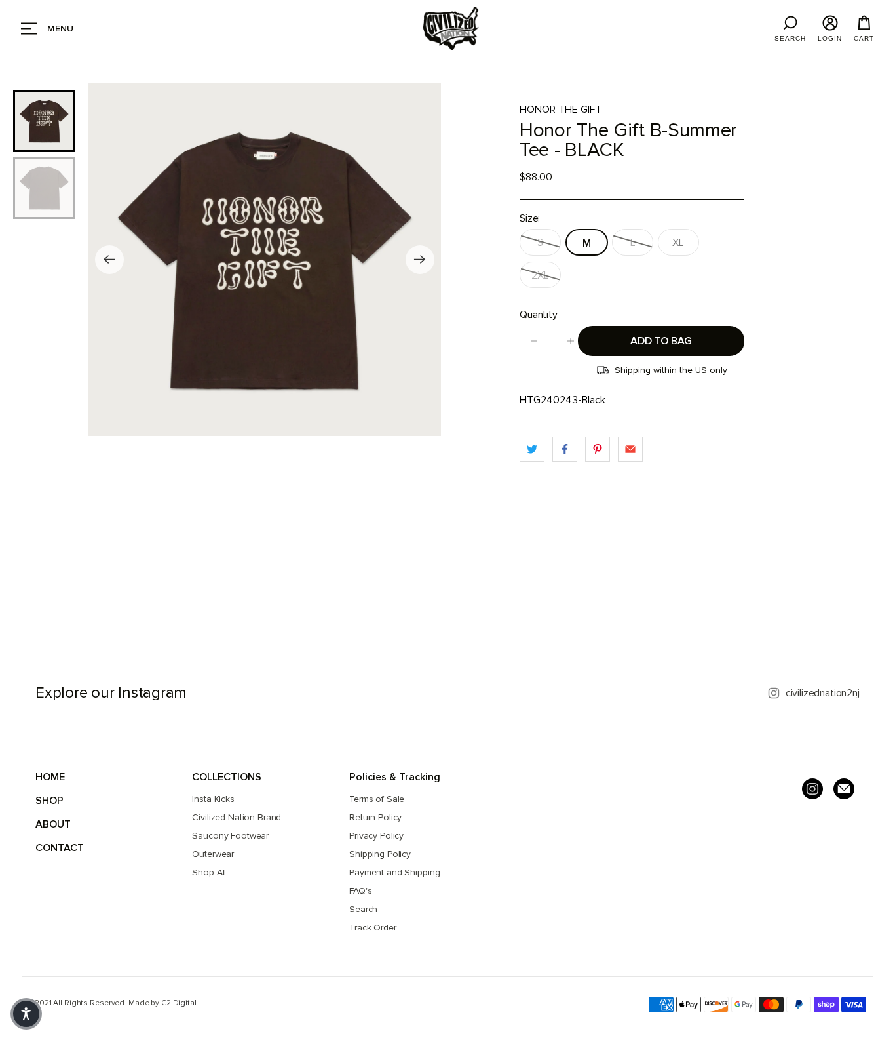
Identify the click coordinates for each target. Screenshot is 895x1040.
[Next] (420, 259)
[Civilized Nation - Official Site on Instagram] (812, 788)
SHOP (49, 800)
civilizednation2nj (823, 693)
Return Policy (375, 817)
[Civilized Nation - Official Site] (450, 28)
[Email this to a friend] (630, 449)
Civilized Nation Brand (236, 817)
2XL (540, 275)
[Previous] (109, 259)
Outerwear (213, 854)
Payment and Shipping (394, 872)
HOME (50, 777)
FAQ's (360, 890)
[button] (26, 1014)
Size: (530, 218)
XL (678, 242)
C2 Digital (179, 1003)
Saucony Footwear (230, 835)
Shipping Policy (380, 854)
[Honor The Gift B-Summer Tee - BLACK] (264, 259)
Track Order (372, 927)
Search (363, 909)
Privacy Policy (376, 835)
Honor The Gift (560, 109)
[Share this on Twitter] (532, 449)
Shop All (209, 872)
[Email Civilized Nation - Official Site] (843, 788)
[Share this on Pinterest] (597, 449)
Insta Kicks (213, 799)
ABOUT (53, 824)
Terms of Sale (376, 799)
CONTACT (59, 847)
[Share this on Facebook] (564, 449)
